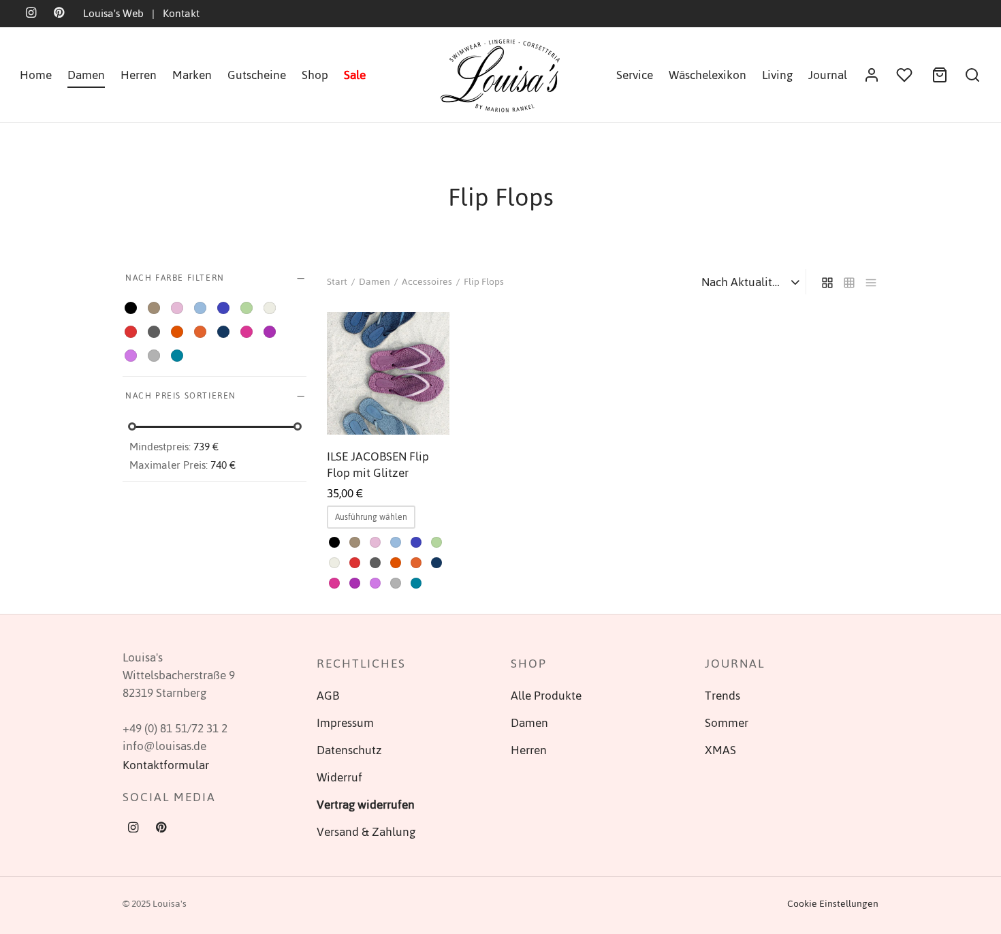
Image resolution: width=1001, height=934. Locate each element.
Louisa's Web (113, 13)
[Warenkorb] (940, 75)
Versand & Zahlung (366, 832)
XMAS (720, 750)
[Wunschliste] (905, 75)
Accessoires (427, 282)
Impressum (345, 723)
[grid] (827, 281)
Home (36, 75)
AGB (328, 695)
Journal (827, 75)
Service (634, 75)
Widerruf (339, 777)
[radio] (334, 542)
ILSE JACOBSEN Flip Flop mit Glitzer (378, 464)
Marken (192, 75)
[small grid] (849, 281)
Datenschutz (349, 750)
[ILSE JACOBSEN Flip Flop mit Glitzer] (388, 373)
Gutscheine (256, 75)
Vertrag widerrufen (366, 804)
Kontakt (181, 13)
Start (337, 282)
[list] (870, 281)
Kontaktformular (166, 765)
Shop (315, 75)
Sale (355, 75)
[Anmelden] (871, 75)
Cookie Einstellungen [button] (832, 903)
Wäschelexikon (707, 75)
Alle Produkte (546, 695)
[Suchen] (972, 75)
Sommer (726, 723)
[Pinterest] (161, 829)
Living (777, 75)
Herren (139, 75)
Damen (86, 75)
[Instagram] (133, 829)
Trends (722, 695)
